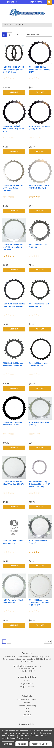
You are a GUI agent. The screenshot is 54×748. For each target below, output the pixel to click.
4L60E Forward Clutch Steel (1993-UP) (39, 542)
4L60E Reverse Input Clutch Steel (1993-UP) (13, 601)
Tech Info (27, 712)
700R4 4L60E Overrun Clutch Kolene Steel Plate (39, 305)
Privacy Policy (22, 738)
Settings (8, 743)
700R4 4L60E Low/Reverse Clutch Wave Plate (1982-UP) (13, 483)
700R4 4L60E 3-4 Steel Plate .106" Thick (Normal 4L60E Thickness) (13, 247)
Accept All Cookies (41, 743)
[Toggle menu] (3, 3)
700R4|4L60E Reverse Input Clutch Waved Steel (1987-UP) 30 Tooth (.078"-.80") (39, 484)
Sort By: (20, 35)
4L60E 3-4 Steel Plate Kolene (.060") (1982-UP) (39, 127)
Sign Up (39, 2)
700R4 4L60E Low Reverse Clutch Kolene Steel (38, 364)
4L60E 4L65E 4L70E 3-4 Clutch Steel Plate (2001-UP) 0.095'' (14, 305)
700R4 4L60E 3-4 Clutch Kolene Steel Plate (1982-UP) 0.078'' (13, 128)
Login (32, 2)
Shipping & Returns (27, 687)
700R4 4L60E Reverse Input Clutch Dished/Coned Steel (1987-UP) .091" (38, 602)
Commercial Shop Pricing (27, 706)
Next (47, 642)
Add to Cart (14, 92)
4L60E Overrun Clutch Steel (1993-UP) (39, 423)
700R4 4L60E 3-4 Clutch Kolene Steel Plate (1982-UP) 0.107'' (39, 69)
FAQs (27, 709)
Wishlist (27, 680)
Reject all (22, 743)
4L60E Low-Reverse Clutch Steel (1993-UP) (13, 542)
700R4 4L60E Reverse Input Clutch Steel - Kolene (13, 423)
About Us (27, 703)
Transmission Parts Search (27, 700)
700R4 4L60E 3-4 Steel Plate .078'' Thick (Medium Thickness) (13, 188)
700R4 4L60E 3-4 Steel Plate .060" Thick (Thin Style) (39, 187)
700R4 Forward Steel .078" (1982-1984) (38, 246)
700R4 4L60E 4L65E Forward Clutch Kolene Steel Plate (13, 364)
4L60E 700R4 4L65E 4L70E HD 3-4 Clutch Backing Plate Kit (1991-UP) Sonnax (13, 69)
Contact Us (27, 715)
